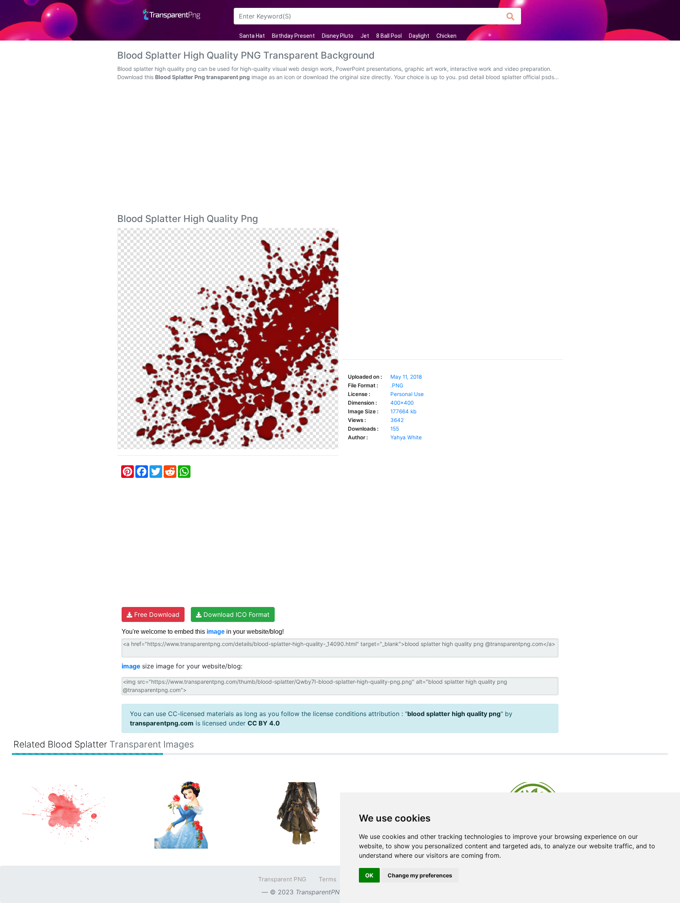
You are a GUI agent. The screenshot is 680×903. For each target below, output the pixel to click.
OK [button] (369, 875)
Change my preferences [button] (420, 875)
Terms (327, 879)
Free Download (155, 614)
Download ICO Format (235, 614)
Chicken (446, 36)
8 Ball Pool (389, 36)
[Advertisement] (340, 149)
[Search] (510, 16)
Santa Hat (252, 36)
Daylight (419, 36)
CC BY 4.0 (264, 723)
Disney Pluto (337, 36)
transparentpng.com (162, 723)
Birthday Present (293, 36)
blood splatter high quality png (454, 714)
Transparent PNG (282, 879)
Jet (364, 36)
